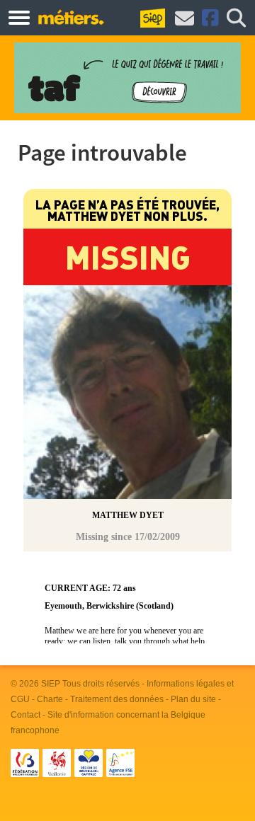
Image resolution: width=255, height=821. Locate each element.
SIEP (50, 684)
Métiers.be (70, 17)
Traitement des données (117, 699)
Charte (50, 699)
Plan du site (193, 699)
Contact (25, 715)
